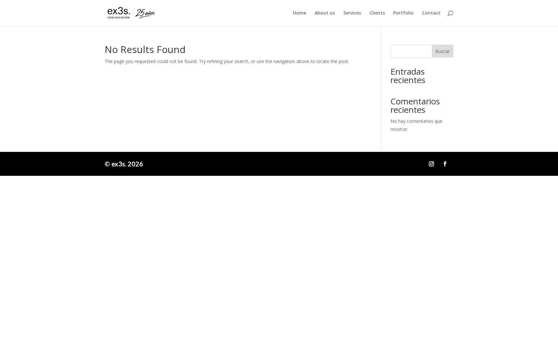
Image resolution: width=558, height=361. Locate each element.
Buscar (442, 51)
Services (352, 13)
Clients (377, 13)
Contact (431, 13)
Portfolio (403, 13)
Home (299, 13)
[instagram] (431, 164)
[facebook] (445, 164)
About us (325, 13)
